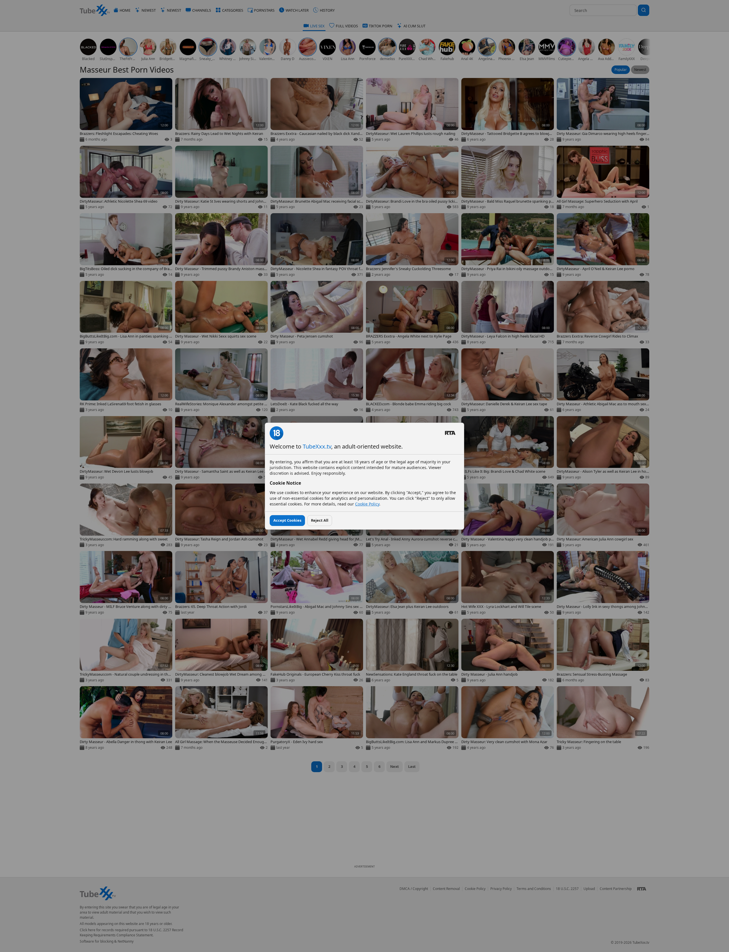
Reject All (319, 520)
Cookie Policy (367, 504)
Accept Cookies (287, 520)
